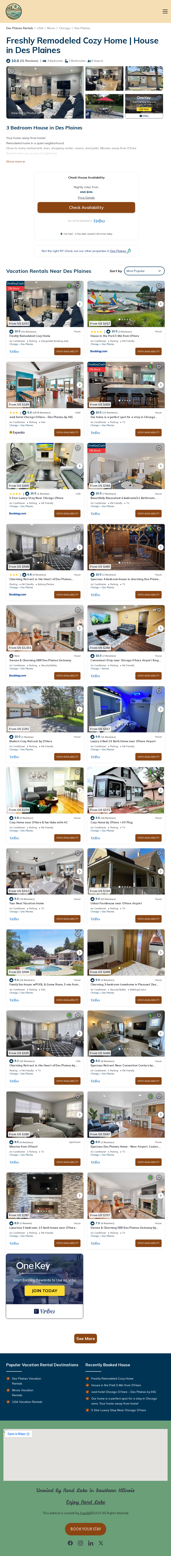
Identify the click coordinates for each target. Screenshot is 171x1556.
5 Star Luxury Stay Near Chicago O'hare (36, 498)
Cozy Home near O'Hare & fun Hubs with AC (38, 822)
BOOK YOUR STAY (85, 1529)
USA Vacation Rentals (27, 1402)
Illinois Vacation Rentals (22, 1392)
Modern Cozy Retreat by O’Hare (30, 741)
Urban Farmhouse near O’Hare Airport (116, 903)
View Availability (67, 351)
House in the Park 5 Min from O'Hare (115, 336)
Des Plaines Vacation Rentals (26, 1381)
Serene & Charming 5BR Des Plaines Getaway (40, 660)
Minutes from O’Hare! (23, 1146)
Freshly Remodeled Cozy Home (29, 336)
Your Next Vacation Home (26, 903)
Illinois (51, 28)
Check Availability (86, 207)
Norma (105, 668)
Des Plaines (82, 28)
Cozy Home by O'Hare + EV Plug (111, 822)
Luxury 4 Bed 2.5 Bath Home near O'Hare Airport (123, 741)
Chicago (64, 28)
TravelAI (85, 1513)
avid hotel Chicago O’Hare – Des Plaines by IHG (41, 417)
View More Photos (23, 113)
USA (40, 28)
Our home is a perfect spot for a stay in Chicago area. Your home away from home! (124, 1401)
